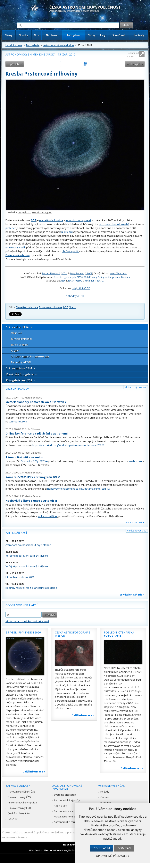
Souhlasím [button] (102, 848)
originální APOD (81, 288)
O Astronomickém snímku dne (30, 356)
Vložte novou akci (136, 530)
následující (133, 64)
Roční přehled (19, 345)
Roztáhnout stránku (133, 54)
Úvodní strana (13, 45)
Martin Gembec (33, 397)
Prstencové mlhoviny (17, 255)
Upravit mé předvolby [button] (112, 856)
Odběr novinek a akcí (21, 605)
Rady (102, 35)
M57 (33, 220)
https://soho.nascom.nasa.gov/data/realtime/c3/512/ (78, 488)
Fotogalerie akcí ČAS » (20, 380)
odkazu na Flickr (47, 516)
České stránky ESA (19, 813)
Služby (91, 35)
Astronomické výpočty (67, 800)
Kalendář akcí (16, 533)
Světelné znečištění (65, 794)
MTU (64, 273)
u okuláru (67, 232)
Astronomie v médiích (66, 811)
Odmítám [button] (124, 848)
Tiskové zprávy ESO (19, 808)
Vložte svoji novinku (135, 387)
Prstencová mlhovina (50, 307)
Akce (36, 35)
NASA (71, 280)
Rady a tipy (60, 805)
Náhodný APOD (75, 296)
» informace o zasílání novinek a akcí (27, 621)
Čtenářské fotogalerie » (21, 374)
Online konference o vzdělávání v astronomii (36, 433)
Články (8, 35)
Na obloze (52, 35)
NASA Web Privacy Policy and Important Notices (103, 277)
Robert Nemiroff (51, 273)
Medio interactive (55, 850)
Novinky (23, 35)
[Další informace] (25, 656)
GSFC (79, 280)
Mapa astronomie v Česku (69, 816)
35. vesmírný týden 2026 (23, 632)
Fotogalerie (73, 35)
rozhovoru (135, 461)
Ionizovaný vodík (15, 247)
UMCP (89, 273)
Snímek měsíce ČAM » (20, 368)
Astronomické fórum (66, 822)
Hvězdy (104, 791)
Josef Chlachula (118, 273)
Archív (15, 350)
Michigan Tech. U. (94, 280)
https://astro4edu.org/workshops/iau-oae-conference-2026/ (68, 445)
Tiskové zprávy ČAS (19, 797)
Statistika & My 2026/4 (34, 461)
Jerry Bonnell (77, 273)
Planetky (105, 802)
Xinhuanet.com (18, 421)
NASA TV (13, 819)
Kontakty (139, 35)
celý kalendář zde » (132, 594)
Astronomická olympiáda (22, 802)
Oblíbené (16, 333)
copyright (24, 212)
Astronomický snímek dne (58, 45)
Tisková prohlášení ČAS (21, 791)
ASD (62, 280)
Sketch (72, 307)
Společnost (118, 35)
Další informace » (33, 771)
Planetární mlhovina (27, 307)
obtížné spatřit (70, 251)
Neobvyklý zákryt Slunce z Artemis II (31, 500)
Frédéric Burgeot (42, 212)
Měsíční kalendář (21, 339)
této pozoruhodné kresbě (114, 224)
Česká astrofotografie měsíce (72, 634)
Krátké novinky (17, 389)
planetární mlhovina (51, 220)
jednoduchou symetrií (78, 220)
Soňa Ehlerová (32, 429)
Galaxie (105, 797)
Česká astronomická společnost (30, 832)
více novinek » (135, 522)
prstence (10, 228)
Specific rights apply (65, 277)
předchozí (16, 64)
